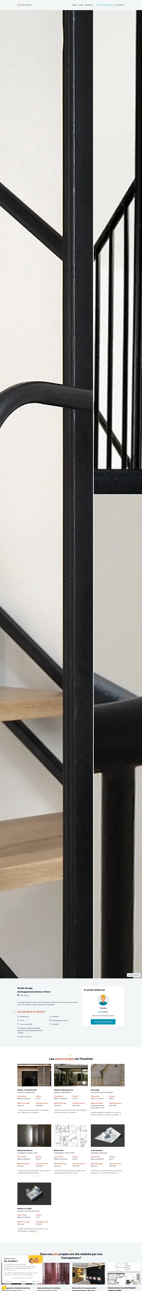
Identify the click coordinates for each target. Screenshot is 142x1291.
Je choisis (22, 1281)
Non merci (9, 1281)
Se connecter (119, 5)
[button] (4, 1287)
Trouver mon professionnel (103, 1022)
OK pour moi (36, 1281)
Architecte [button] (104, 1012)
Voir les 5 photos (133, 975)
